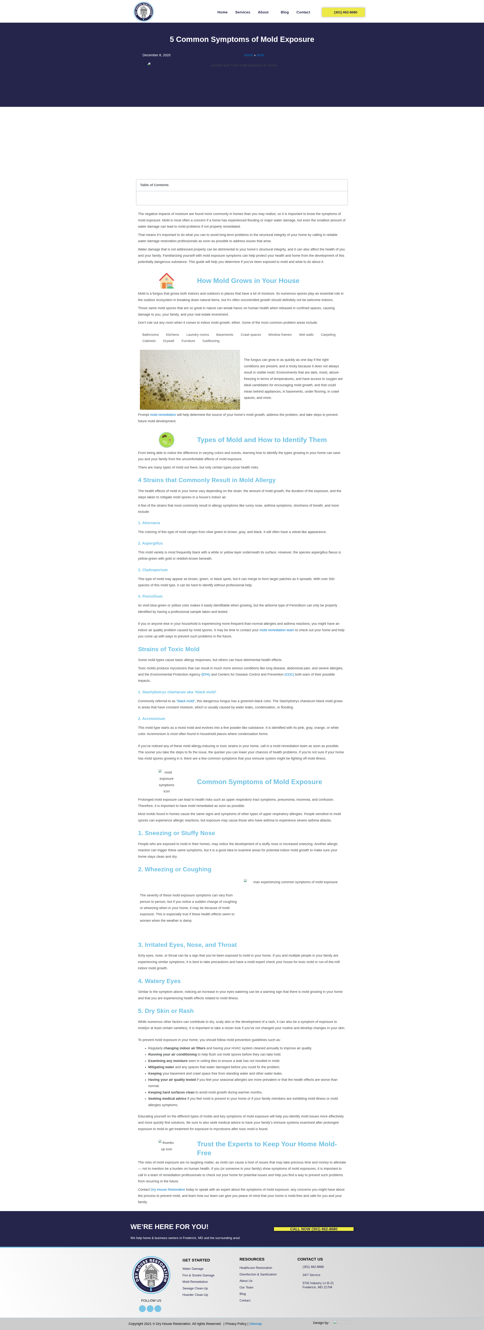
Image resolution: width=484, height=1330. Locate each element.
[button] (342, 185)
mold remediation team (277, 630)
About (263, 12)
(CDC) (289, 674)
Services (242, 12)
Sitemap (255, 1324)
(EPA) (205, 674)
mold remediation (163, 415)
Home (222, 12)
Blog (285, 12)
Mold (260, 55)
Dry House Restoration (167, 1189)
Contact (303, 12)
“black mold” (185, 701)
